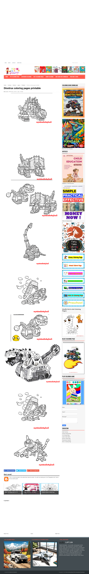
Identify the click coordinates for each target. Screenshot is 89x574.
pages (18, 91)
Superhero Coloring (26, 76)
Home (6, 62)
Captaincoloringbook (13, 572)
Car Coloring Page (66, 435)
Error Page (19, 62)
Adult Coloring (65, 432)
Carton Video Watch (66, 436)
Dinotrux (15, 91)
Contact (14, 62)
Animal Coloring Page (66, 433)
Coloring (12, 91)
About (9, 62)
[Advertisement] (41, 10)
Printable (21, 91)
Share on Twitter (22, 470)
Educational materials (66, 440)
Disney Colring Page (66, 438)
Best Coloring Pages (39, 76)
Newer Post (6, 533)
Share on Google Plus (34, 470)
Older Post (57, 533)
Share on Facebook (11, 470)
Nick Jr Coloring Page (66, 441)
